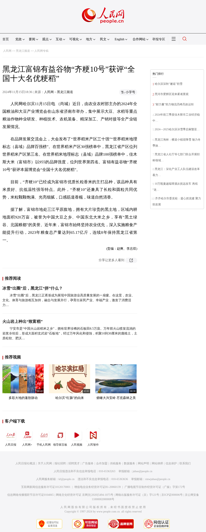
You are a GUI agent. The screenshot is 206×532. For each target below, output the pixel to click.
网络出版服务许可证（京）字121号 (137, 494)
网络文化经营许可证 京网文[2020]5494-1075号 (84, 494)
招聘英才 (74, 463)
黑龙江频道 (23, 50)
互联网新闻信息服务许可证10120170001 (45, 487)
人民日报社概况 (25, 463)
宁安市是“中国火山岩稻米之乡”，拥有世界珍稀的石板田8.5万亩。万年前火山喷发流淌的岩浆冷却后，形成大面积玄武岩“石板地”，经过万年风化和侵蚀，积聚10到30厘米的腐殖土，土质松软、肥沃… (69, 333)
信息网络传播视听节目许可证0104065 (30, 494)
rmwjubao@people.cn (157, 479)
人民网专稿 (41, 50)
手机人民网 (44, 444)
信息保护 (171, 463)
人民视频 (76, 444)
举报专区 (158, 39)
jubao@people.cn (142, 471)
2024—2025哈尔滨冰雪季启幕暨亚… (177, 129)
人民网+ (27, 444)
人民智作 (93, 444)
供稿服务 (115, 463)
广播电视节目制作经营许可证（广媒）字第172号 (155, 487)
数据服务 (129, 463)
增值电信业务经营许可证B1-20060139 (97, 487)
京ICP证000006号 (172, 494)
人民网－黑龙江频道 (58, 92)
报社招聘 (60, 463)
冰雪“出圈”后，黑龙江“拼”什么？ (32, 288)
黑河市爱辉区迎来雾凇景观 (171, 94)
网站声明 (143, 463)
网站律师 (157, 463)
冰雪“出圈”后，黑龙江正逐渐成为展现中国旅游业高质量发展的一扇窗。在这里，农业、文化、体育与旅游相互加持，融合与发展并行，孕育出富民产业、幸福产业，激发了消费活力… (68, 300)
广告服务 (88, 463)
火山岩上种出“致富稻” (22, 321)
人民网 (7, 50)
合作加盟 (101, 463)
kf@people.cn (66, 479)
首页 (5, 39)
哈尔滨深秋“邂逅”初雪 (168, 83)
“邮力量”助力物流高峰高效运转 (174, 104)
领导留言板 (60, 444)
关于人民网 (45, 463)
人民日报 (10, 444)
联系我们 (185, 463)
